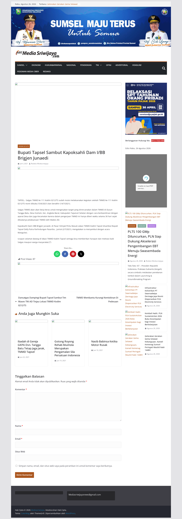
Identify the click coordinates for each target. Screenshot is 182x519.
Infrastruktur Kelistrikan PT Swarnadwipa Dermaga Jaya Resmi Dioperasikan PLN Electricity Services (154, 295)
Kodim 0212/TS (24, 146)
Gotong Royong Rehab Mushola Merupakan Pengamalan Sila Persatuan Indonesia (67, 348)
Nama (19, 425)
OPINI (108, 65)
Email (18, 438)
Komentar (21, 389)
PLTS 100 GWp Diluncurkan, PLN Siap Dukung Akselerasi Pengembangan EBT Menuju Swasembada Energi (144, 243)
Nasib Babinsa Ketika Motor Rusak (104, 343)
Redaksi (47, 71)
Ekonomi (36, 65)
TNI (97, 65)
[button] (26, 65)
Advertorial (122, 65)
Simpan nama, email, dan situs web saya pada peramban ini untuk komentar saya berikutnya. (65, 465)
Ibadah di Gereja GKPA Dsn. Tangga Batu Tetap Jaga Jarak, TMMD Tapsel (31, 347)
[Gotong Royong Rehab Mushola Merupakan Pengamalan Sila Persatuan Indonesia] (68, 321)
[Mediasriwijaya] (91, 8)
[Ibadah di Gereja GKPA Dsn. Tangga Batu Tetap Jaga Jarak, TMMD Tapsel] (31, 321)
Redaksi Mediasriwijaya (39, 163)
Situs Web (20, 451)
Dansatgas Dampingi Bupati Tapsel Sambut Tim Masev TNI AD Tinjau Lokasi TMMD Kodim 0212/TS (42, 301)
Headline (136, 65)
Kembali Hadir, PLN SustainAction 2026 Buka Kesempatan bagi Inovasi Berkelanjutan (153, 319)
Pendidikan (86, 65)
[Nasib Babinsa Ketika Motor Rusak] (105, 321)
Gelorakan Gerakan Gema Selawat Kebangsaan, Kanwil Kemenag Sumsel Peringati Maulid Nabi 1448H (155, 343)
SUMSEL (21, 65)
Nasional (71, 65)
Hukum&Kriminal (53, 65)
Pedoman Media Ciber (28, 71)
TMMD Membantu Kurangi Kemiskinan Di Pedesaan (97, 299)
